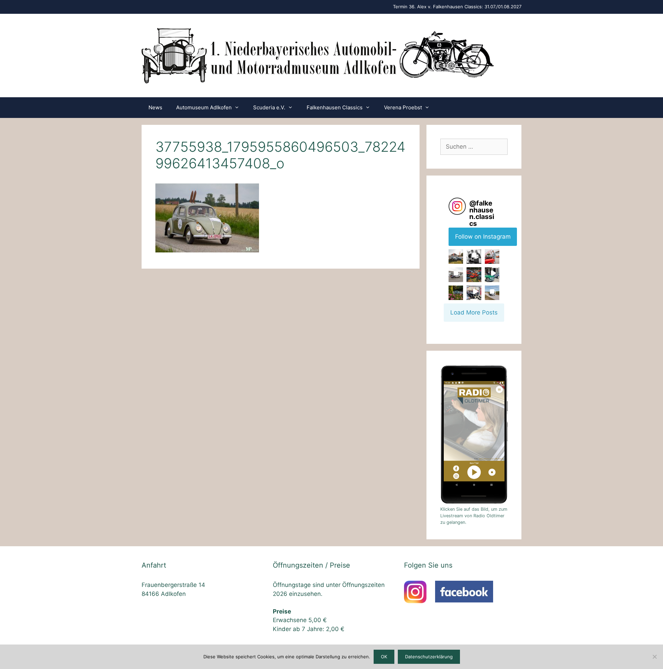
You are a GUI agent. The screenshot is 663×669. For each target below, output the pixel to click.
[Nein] (654, 656)
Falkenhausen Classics (335, 107)
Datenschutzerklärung (429, 656)
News (155, 107)
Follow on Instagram (483, 236)
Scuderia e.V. (269, 107)
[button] (456, 256)
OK (384, 656)
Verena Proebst (403, 107)
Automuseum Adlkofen (204, 107)
